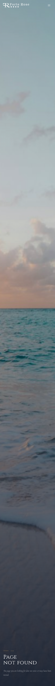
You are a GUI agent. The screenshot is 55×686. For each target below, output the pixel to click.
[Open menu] (49, 5)
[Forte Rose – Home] (16, 5)
